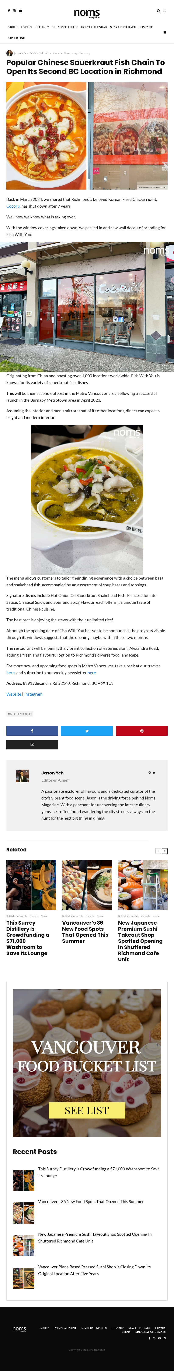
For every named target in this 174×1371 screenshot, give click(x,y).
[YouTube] (20, 11)
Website (13, 694)
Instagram (33, 694)
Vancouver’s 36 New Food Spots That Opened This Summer (85, 932)
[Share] (32, 731)
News (67, 53)
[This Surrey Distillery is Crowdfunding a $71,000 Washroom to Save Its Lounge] (23, 1181)
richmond (21, 714)
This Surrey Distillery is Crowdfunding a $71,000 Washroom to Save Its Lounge (27, 938)
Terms (126, 1331)
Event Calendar (94, 27)
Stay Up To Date (123, 27)
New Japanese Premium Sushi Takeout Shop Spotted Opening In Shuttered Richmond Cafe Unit (140, 941)
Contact (146, 27)
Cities (40, 27)
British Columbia (40, 53)
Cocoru (13, 206)
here (10, 672)
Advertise (16, 38)
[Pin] (142, 731)
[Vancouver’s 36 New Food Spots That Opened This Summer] (23, 1214)
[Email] (32, 744)
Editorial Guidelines (150, 1331)
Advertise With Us (94, 1327)
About (13, 27)
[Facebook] (8, 11)
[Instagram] (14, 11)
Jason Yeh (20, 53)
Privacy (160, 1327)
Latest (26, 27)
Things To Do (63, 27)
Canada (57, 53)
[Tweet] (87, 731)
